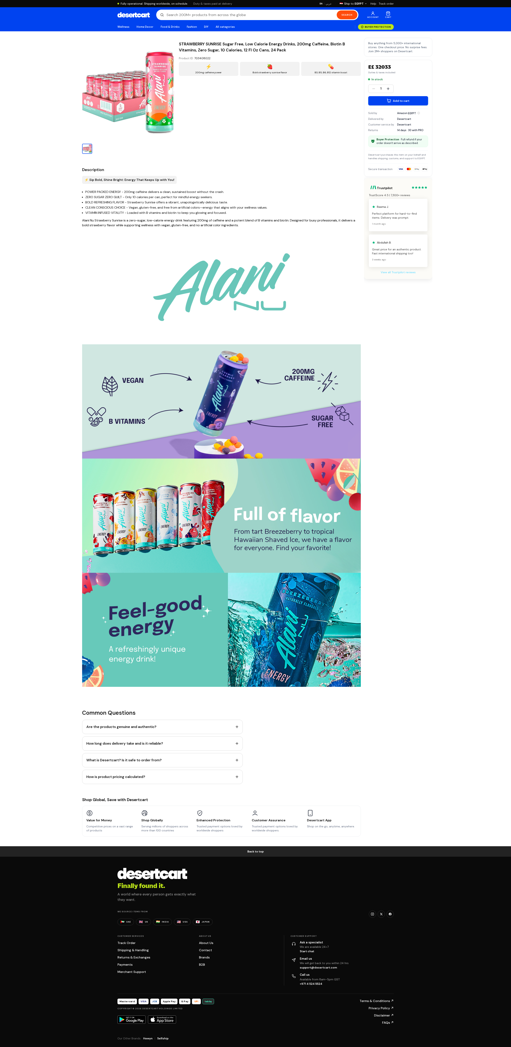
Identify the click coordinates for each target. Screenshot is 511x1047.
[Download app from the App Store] (162, 1019)
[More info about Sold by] (418, 113)
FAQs (388, 1022)
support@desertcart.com (318, 967)
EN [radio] (321, 3)
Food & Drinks (170, 27)
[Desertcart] (133, 14)
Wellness (123, 27)
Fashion (192, 27)
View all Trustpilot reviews (398, 272)
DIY (206, 27)
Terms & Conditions (377, 1001)
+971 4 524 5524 (311, 984)
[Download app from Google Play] (131, 1019)
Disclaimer (384, 1015)
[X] (381, 914)
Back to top (255, 851)
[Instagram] (372, 914)
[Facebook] (390, 914)
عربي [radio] (329, 3)
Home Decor (145, 27)
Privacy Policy (381, 1008)
